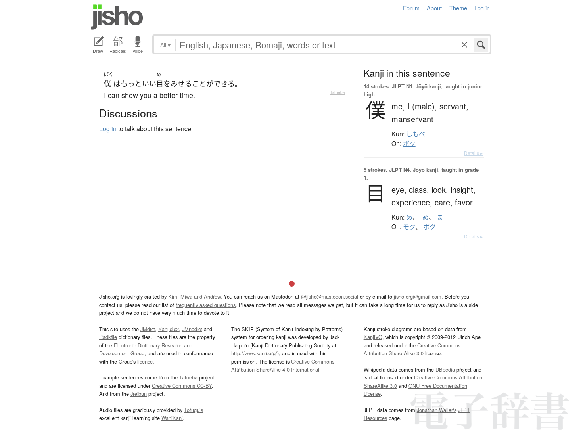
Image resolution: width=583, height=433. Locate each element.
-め (424, 217)
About (434, 8)
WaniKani (172, 418)
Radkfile (108, 337)
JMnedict (192, 329)
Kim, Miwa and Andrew (194, 296)
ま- (441, 217)
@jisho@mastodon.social (329, 296)
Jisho (117, 17)
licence (145, 361)
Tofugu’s (193, 410)
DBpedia (445, 369)
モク (409, 226)
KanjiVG (373, 337)
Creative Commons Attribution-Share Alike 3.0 (412, 349)
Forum (411, 8)
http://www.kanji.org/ (254, 353)
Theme (458, 8)
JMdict (147, 329)
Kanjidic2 (168, 329)
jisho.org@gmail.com (417, 296)
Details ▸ (473, 152)
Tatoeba (337, 92)
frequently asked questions (206, 304)
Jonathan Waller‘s (436, 410)
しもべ (415, 134)
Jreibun (138, 393)
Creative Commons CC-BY (182, 385)
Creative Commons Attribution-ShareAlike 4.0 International (282, 365)
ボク (409, 143)
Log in (482, 8)
